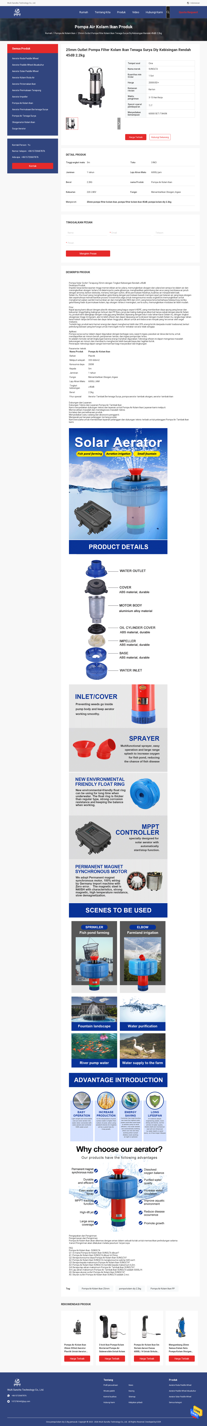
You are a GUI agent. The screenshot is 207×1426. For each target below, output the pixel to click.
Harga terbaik (136, 137)
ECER (158, 1422)
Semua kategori (175, 1402)
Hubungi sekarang (160, 137)
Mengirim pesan (88, 253)
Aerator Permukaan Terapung (26, 90)
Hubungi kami (109, 1402)
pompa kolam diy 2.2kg (130, 1288)
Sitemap (132, 1397)
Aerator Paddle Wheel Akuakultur (28, 65)
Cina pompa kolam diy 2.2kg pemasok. (62, 1422)
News (131, 1385)
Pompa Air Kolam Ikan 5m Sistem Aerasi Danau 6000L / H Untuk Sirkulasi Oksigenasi (146, 1348)
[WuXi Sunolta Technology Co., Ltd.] (17, 12)
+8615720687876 (36, 151)
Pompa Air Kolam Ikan (65, 33)
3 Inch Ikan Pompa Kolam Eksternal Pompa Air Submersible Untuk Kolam (112, 1348)
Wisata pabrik (109, 1391)
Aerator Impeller (20, 96)
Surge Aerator (19, 128)
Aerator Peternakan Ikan (24, 84)
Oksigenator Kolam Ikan (23, 122)
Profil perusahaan (111, 1385)
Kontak (33, 166)
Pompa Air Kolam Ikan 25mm (96, 1288)
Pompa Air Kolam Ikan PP (163, 1288)
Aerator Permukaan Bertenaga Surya (30, 109)
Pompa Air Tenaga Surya (24, 116)
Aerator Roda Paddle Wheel (25, 58)
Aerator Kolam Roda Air (23, 77)
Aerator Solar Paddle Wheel (25, 71)
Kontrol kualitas (110, 1397)
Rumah (48, 33)
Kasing (131, 1391)
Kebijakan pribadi (135, 1402)
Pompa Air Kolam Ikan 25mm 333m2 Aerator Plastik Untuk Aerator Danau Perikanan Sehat (76, 1348)
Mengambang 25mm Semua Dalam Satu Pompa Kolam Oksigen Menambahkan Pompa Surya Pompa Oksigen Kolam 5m (180, 1348)
